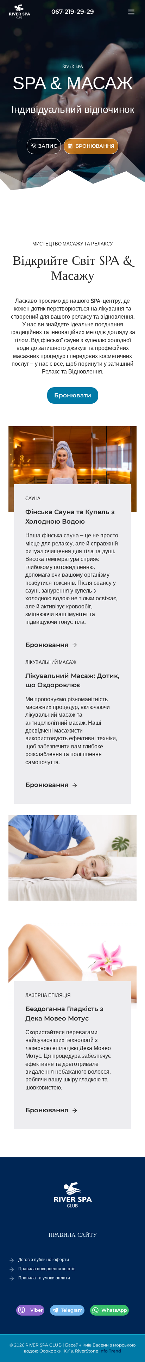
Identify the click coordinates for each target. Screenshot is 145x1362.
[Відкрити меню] (131, 12)
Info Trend (110, 1351)
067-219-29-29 (72, 11)
